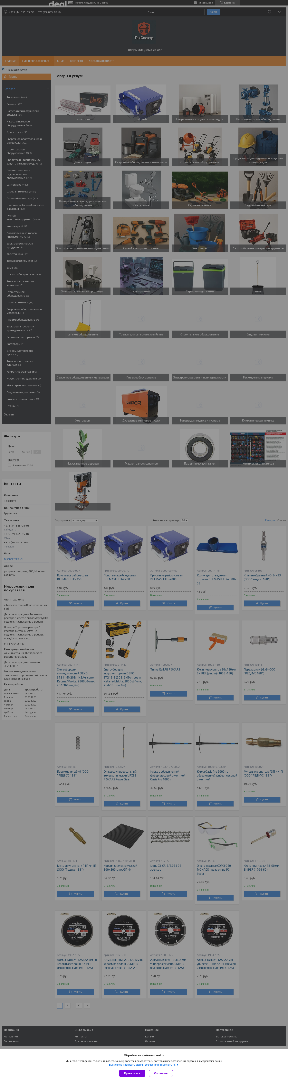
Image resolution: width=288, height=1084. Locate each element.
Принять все (132, 1073)
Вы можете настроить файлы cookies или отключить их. (142, 1064)
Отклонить (161, 1073)
